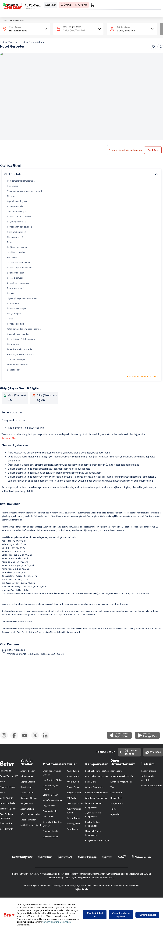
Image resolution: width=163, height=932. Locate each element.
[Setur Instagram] (5, 738)
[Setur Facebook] (15, 738)
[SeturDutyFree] (22, 857)
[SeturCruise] (87, 856)
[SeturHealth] (141, 856)
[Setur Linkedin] (46, 738)
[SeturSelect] (122, 856)
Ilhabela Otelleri (17, 20)
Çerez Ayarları (6, 829)
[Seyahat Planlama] (91, 5)
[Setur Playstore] (149, 738)
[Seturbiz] (45, 856)
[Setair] (107, 856)
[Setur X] (36, 738)
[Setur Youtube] (26, 738)
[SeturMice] (64, 856)
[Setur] (13, 6)
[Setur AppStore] (121, 738)
